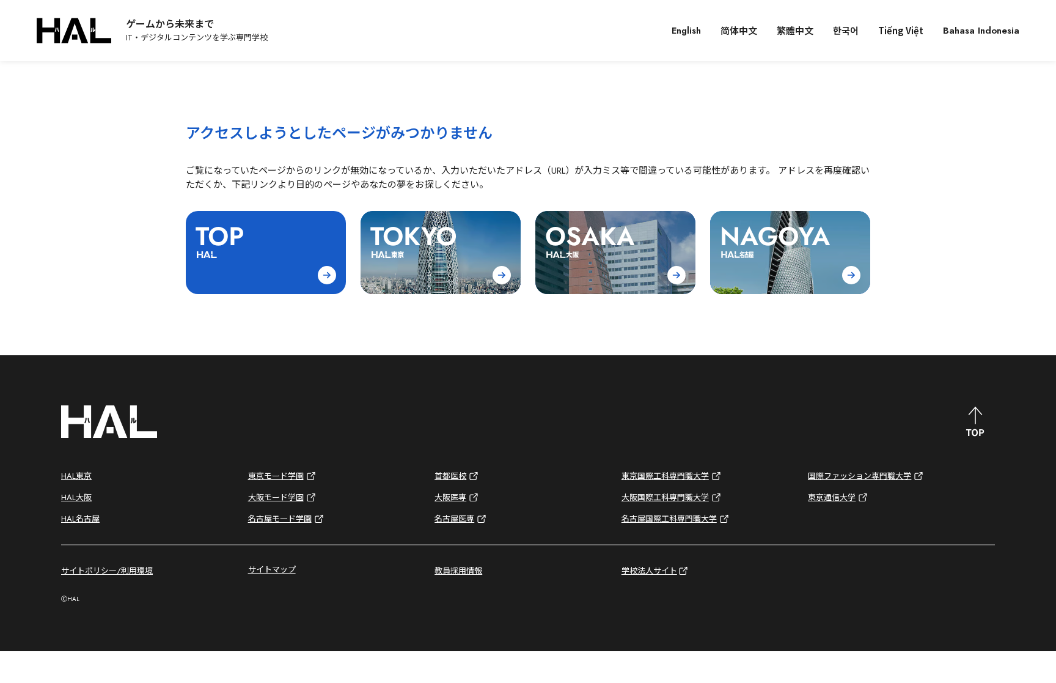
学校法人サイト (649, 571)
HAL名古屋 (80, 519)
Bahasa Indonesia (981, 30)
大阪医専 (450, 497)
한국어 (846, 30)
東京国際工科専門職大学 (665, 476)
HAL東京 (76, 476)
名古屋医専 (454, 519)
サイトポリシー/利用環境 (107, 571)
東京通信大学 (832, 497)
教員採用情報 (458, 571)
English (686, 30)
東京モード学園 (276, 476)
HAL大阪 (76, 497)
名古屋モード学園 (280, 519)
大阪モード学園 (276, 497)
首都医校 (450, 476)
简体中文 (739, 30)
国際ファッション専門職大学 (859, 476)
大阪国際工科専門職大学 (665, 497)
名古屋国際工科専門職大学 (669, 519)
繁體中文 (795, 30)
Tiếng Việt (900, 30)
